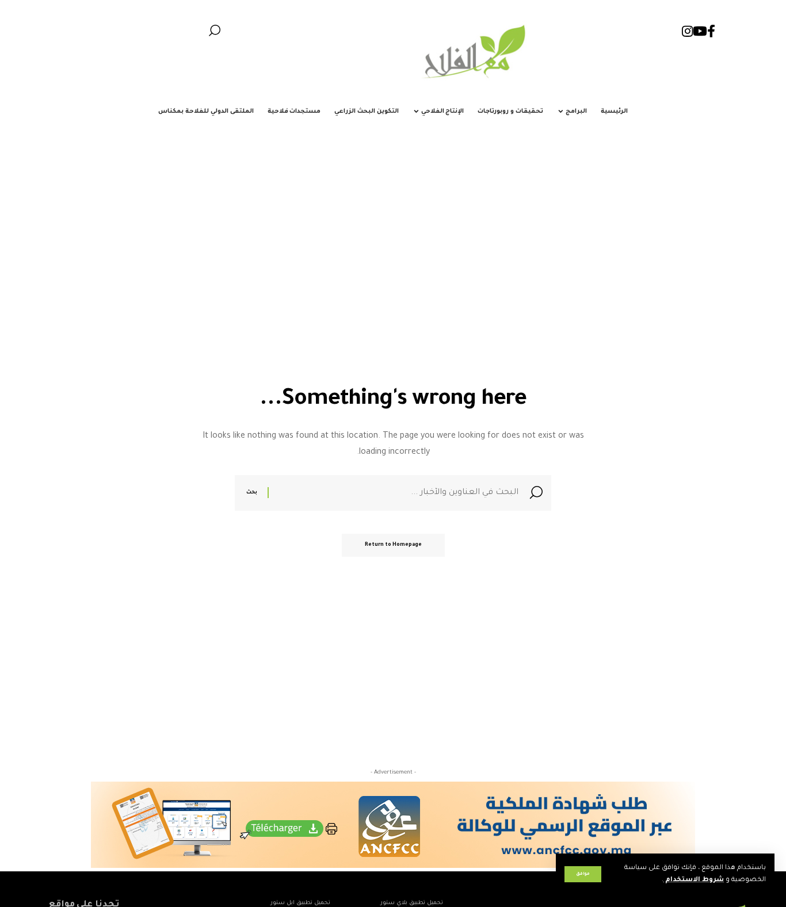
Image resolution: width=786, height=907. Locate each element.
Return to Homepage (393, 545)
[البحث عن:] (395, 493)
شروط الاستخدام (693, 880)
